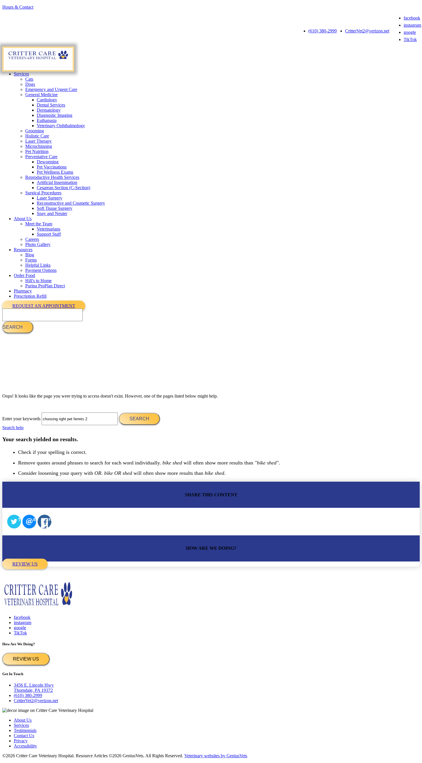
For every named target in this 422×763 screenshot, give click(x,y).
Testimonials (25, 730)
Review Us (26, 659)
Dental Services (51, 104)
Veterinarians (48, 228)
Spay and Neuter (52, 213)
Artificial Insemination (57, 182)
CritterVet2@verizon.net (367, 30)
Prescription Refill (30, 296)
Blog (29, 254)
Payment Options (41, 270)
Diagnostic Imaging (54, 115)
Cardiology (47, 99)
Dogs (30, 84)
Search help (13, 427)
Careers (32, 239)
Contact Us (24, 735)
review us (25, 563)
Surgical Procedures (43, 192)
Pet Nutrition (37, 151)
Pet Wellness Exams (55, 172)
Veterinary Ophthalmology (61, 125)
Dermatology (49, 110)
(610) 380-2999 (322, 30)
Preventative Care (41, 156)
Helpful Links (38, 265)
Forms (31, 259)
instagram (412, 25)
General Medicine (41, 94)
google (410, 32)
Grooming (34, 130)
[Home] (38, 59)
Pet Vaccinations (52, 166)
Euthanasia (47, 120)
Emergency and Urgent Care (51, 89)
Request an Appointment (43, 305)
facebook (412, 18)
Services (21, 73)
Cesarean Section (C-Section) (63, 187)
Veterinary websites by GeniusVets (215, 755)
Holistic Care (37, 135)
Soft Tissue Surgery (54, 208)
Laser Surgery (49, 197)
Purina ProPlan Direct (45, 285)
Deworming (48, 161)
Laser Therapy (38, 141)
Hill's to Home (38, 280)
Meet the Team (38, 223)
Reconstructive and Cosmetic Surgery (71, 203)
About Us (23, 218)
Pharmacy (23, 290)
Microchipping (38, 146)
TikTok (410, 39)
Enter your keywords (21, 418)
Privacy (21, 740)
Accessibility (25, 745)
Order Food (24, 275)
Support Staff (49, 234)
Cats (29, 79)
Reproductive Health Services (52, 177)
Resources (23, 249)
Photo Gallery (38, 244)
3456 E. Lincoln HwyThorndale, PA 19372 (34, 688)
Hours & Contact (17, 7)
